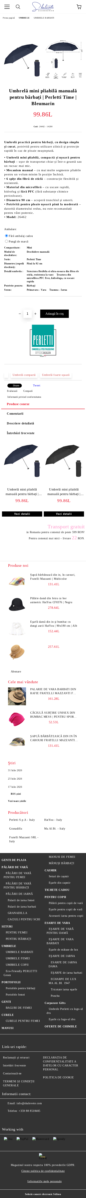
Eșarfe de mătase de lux (63, 949)
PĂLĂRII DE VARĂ (15, 867)
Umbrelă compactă (24, 374)
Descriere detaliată (20, 423)
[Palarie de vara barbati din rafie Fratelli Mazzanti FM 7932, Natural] (17, 696)
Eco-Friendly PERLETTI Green (20, 973)
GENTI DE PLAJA (14, 860)
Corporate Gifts (55, 1003)
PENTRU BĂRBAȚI (18, 938)
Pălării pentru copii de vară (66, 903)
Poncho (55, 995)
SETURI (7, 926)
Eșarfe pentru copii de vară (65, 909)
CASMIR (50, 870)
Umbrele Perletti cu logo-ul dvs (65, 1010)
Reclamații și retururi (16, 1057)
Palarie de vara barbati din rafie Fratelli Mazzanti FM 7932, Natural (53, 691)
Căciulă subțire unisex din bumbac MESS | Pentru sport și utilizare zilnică (53, 715)
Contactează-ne (12, 1073)
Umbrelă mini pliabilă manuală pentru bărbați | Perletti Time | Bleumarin (22, 492)
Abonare (16, 671)
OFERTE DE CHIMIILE (61, 1026)
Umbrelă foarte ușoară (56, 374)
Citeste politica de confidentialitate (43, 1171)
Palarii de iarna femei (21, 900)
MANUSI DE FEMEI (62, 856)
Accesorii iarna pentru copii (66, 915)
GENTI (6, 1001)
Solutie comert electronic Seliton (43, 1194)
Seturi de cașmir (59, 876)
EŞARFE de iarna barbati (66, 972)
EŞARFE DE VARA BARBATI (60, 941)
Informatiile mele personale (44, 1181)
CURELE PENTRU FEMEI (23, 1020)
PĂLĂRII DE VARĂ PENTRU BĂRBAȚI (17, 885)
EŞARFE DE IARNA (62, 956)
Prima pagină (9, 18)
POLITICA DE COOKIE (58, 1077)
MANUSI (7, 1028)
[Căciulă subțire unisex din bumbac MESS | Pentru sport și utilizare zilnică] (17, 720)
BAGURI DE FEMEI (19, 1007)
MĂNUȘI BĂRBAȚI (61, 863)
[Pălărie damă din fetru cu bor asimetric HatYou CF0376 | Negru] (17, 605)
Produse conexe (18, 404)
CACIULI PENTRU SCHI (24, 919)
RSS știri (16, 793)
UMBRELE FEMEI (18, 958)
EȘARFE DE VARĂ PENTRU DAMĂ (60, 930)
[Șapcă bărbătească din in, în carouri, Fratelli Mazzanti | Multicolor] (17, 582)
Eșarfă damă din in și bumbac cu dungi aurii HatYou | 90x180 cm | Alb (53, 623)
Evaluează (12, 391)
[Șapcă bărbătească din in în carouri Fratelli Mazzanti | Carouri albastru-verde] (17, 743)
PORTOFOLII (11, 982)
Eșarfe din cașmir (59, 882)
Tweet (36, 385)
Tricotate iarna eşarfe (64, 989)
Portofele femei (15, 994)
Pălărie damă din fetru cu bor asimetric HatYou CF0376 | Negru (51, 600)
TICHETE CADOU (57, 889)
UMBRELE (24, 18)
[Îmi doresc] (79, 303)
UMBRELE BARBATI (44, 18)
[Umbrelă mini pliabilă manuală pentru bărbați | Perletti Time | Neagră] (64, 479)
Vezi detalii (22, 513)
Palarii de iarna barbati (22, 906)
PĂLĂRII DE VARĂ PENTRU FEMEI (17, 875)
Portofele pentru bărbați (20, 988)
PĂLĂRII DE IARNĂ (19, 893)
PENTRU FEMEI (16, 932)
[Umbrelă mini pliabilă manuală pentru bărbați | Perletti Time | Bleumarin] (22, 60)
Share (16, 385)
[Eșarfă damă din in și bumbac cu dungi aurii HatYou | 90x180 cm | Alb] (17, 629)
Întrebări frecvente (21, 433)
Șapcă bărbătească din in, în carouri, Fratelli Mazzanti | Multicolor (52, 576)
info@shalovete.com (29, 1103)
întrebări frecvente (14, 1065)
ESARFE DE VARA (57, 922)
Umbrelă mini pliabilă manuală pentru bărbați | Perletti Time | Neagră (63, 492)
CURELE (8, 1014)
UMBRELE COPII (17, 964)
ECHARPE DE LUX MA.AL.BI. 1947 (62, 981)
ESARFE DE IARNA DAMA (63, 964)
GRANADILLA (17, 913)
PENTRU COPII (55, 897)
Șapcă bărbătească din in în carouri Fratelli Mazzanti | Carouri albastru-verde (53, 738)
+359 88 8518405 (29, 1110)
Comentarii (15, 413)
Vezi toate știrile (17, 801)
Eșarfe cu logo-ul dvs (62, 1019)
